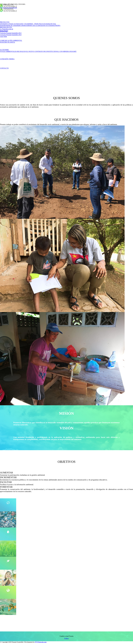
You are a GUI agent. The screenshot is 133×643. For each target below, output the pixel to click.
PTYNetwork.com (40, 642)
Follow (66, 638)
